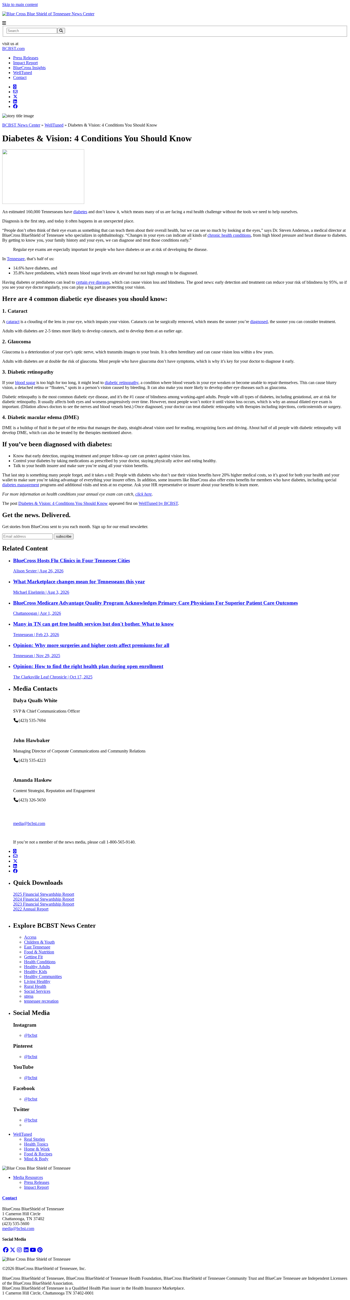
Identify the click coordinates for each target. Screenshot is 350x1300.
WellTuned (22, 72)
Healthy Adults (37, 966)
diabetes (80, 211)
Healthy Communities (43, 976)
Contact (20, 77)
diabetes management (20, 484)
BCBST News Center (21, 125)
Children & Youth (39, 942)
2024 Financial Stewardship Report (43, 899)
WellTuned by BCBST (158, 503)
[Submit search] (61, 31)
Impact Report (25, 62)
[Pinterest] (39, 1250)
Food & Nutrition (39, 952)
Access (30, 937)
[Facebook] (5, 1250)
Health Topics (36, 1144)
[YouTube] (33, 1250)
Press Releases (25, 57)
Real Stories (34, 1139)
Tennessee (16, 258)
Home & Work (37, 1149)
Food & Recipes (38, 1154)
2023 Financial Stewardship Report (43, 904)
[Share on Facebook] (15, 106)
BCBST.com (13, 48)
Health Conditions (40, 961)
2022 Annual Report (30, 909)
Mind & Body (36, 1158)
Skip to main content (20, 4)
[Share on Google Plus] (14, 86)
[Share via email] (15, 91)
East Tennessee (37, 947)
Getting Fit (33, 956)
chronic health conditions (229, 235)
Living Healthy (37, 981)
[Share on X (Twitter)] (15, 96)
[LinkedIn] (26, 1250)
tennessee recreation (41, 1001)
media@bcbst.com (29, 823)
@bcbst (30, 1035)
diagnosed (259, 321)
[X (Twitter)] (12, 1250)
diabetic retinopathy (121, 382)
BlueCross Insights (29, 67)
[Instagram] (19, 1250)
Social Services (37, 991)
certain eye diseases (93, 282)
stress (28, 996)
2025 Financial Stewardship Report (43, 894)
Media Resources (28, 1177)
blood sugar (25, 382)
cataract (12, 321)
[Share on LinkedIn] (15, 101)
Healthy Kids (35, 971)
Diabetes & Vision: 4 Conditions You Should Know (63, 503)
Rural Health (35, 986)
